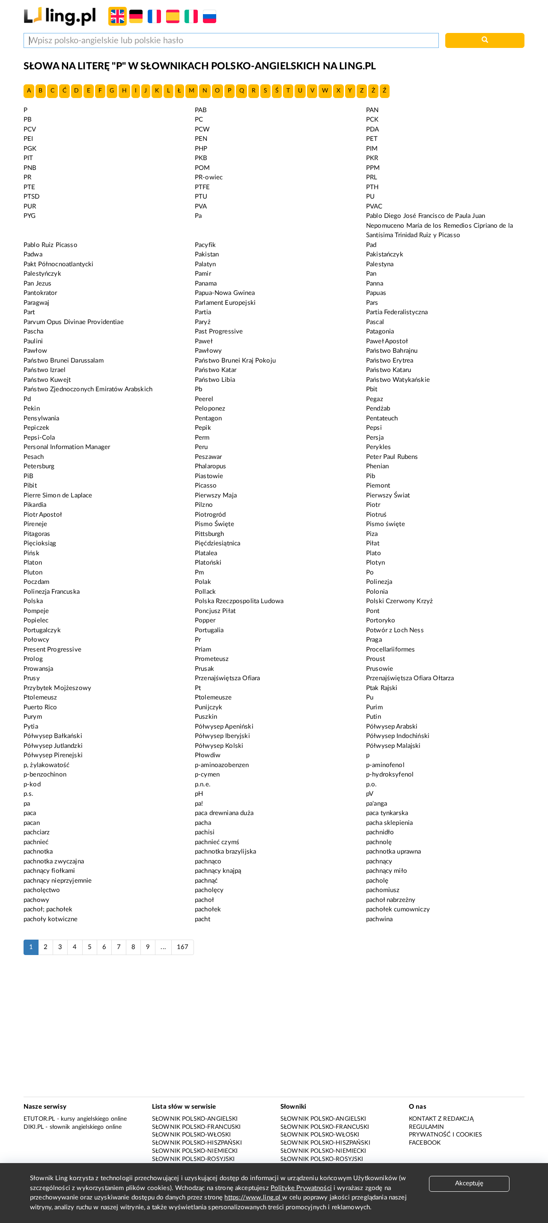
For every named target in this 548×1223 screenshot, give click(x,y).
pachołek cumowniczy (398, 909)
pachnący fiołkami (49, 871)
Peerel (204, 399)
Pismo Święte (214, 524)
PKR (372, 158)
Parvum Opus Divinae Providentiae (74, 322)
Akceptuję (469, 1183)
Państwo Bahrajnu (391, 351)
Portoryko (380, 620)
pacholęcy (209, 890)
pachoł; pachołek (48, 909)
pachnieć (36, 842)
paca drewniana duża (224, 813)
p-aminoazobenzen (222, 765)
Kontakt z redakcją (441, 1119)
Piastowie (209, 476)
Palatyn (205, 264)
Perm (202, 437)
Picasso (206, 485)
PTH (372, 187)
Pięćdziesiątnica (217, 543)
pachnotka (38, 851)
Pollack (205, 592)
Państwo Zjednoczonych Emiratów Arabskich (88, 389)
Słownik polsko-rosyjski (193, 1159)
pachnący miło (386, 871)
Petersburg (39, 466)
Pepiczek (36, 428)
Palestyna (379, 264)
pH (199, 794)
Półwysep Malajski (393, 746)
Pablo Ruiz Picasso (50, 245)
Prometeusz (212, 659)
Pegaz (374, 399)
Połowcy (36, 640)
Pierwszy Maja (216, 495)
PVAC (374, 206)
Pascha (33, 331)
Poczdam (36, 582)
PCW (202, 129)
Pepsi (374, 428)
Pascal (375, 322)
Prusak (204, 669)
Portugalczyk (42, 630)
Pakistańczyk (384, 254)
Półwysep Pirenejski (53, 755)
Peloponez (210, 408)
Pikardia (35, 505)
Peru (201, 447)
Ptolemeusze (213, 697)
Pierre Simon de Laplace (58, 495)
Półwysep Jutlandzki (53, 746)
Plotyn (375, 562)
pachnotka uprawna (393, 851)
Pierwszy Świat (388, 495)
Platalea (206, 553)
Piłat (372, 543)
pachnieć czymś (217, 842)
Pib (370, 476)
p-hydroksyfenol (390, 774)
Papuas (376, 293)
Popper (205, 620)
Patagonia (380, 331)
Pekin (32, 408)
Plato (373, 553)
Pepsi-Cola (39, 437)
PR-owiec (209, 177)
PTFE (202, 187)
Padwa (33, 254)
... (163, 947)
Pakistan (207, 254)
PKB (201, 158)
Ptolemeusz (40, 697)
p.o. (371, 784)
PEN (201, 139)
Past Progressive (219, 331)
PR (27, 177)
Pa (198, 216)
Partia (203, 312)
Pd (27, 399)
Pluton (33, 572)
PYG (30, 216)
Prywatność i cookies (445, 1135)
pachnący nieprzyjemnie (58, 881)
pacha (203, 823)
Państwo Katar (215, 370)
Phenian (377, 466)
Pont (373, 611)
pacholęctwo (42, 890)
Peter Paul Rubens (392, 457)
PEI (28, 139)
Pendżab (378, 408)
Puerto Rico (40, 707)
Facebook (425, 1143)
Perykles (378, 447)
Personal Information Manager (67, 447)
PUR (30, 206)
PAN (372, 110)
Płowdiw (207, 755)
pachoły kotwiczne (51, 919)
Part (29, 312)
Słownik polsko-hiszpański (197, 1143)
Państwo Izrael (45, 370)
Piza (372, 534)
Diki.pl (34, 1127)
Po (370, 572)
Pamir (203, 274)
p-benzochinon (45, 774)
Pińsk (31, 553)
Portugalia (209, 630)
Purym (33, 717)
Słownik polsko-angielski (195, 1119)
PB (28, 119)
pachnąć (206, 881)
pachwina (379, 919)
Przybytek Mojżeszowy (57, 688)
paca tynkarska (387, 813)
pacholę (377, 881)
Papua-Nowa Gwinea (225, 293)
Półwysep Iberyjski (222, 736)
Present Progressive (52, 649)
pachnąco (208, 861)
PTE (29, 187)
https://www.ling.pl (253, 1197)
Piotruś (376, 515)
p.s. (29, 794)
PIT (28, 158)
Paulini (33, 341)
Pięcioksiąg (40, 543)
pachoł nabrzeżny (390, 900)
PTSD (32, 196)
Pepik (203, 428)
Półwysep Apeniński (224, 726)
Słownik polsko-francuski (196, 1127)
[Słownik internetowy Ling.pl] (59, 16)
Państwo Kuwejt (47, 380)
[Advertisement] (274, 1030)
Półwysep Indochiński (397, 736)
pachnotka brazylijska (225, 851)
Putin (373, 717)
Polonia (377, 592)
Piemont (378, 485)
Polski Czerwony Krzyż (399, 601)
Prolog (33, 659)
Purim (374, 707)
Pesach (34, 457)
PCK (372, 119)
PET (372, 139)
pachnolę (379, 842)
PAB (201, 110)
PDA (372, 129)
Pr (198, 640)
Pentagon (208, 418)
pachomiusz (383, 890)
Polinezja (379, 582)
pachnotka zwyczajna (54, 861)
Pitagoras (37, 534)
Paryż (203, 322)
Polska (33, 601)
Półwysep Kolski (219, 746)
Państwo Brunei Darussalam (64, 360)
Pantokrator (40, 293)
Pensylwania (42, 418)
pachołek (208, 909)
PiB (28, 476)
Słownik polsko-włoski (191, 1135)
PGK (30, 149)
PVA (201, 206)
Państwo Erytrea (389, 360)
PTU (201, 196)
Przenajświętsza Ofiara (227, 678)
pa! (199, 803)
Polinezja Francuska (52, 592)
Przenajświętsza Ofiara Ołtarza (410, 678)
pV (369, 794)
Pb (198, 389)
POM (202, 168)
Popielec (36, 620)
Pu (369, 697)
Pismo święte (385, 524)
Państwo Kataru (388, 370)
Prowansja (38, 669)
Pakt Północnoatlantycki (58, 264)
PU (370, 196)
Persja (375, 437)
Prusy (32, 678)
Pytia (31, 726)
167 (182, 947)
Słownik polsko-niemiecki (195, 1151)
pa (27, 803)
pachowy (36, 900)
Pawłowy (208, 351)
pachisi (204, 832)
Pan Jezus (37, 283)
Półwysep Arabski (391, 726)
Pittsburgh (209, 534)
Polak (203, 582)
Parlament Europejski (225, 303)
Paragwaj (36, 303)
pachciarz (37, 832)
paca (30, 813)
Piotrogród (210, 515)
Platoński (208, 562)
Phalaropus (210, 466)
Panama (206, 283)
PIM (372, 149)
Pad (371, 245)
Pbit (372, 389)
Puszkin (206, 717)
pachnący (379, 861)
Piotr (373, 505)
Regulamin (426, 1127)
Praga (374, 640)
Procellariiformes (390, 649)
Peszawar (208, 457)
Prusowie (379, 669)
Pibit (30, 485)
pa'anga (376, 803)
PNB (30, 168)
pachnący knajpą (218, 871)
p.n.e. (203, 784)
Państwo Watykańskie (398, 380)
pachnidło (380, 832)
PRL (371, 177)
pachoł (204, 900)
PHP (201, 149)
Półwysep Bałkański (53, 736)
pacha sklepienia (389, 823)
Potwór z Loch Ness (395, 630)
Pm (199, 572)
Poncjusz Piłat (215, 611)
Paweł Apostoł (387, 341)
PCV (30, 129)
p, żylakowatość (46, 765)
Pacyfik (205, 245)
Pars (372, 303)
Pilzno (204, 505)
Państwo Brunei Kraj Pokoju (235, 360)
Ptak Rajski (382, 688)
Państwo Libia (215, 380)
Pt (198, 688)
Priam (203, 649)
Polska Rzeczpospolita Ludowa (239, 601)
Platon (33, 562)
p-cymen (207, 774)
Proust (375, 659)
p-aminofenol (385, 765)
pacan (32, 823)
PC (199, 119)
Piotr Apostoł (43, 515)
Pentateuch (382, 418)
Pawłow (35, 351)
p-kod (32, 784)
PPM (373, 168)
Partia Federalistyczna (397, 312)
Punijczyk (208, 707)
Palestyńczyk (42, 274)
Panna (374, 283)
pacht (202, 919)
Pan (371, 274)
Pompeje (36, 611)
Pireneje (35, 524)
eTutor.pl (39, 1119)
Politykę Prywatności (301, 1188)
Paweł (204, 341)
